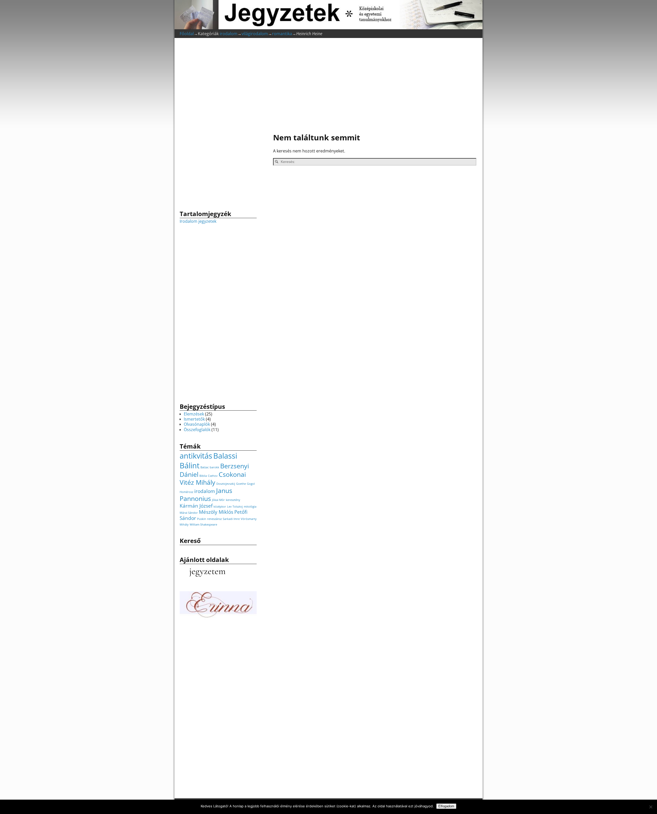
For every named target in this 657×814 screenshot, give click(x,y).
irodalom (228, 33)
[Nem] (650, 806)
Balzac (204, 467)
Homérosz (186, 492)
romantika (282, 33)
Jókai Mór (218, 500)
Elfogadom (446, 806)
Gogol (251, 484)
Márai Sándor (189, 513)
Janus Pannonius (206, 494)
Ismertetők (194, 419)
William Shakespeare (203, 524)
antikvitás (196, 456)
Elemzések (194, 414)
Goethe (241, 484)
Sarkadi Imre (231, 519)
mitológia (250, 506)
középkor (220, 506)
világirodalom (254, 33)
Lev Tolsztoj (235, 506)
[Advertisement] (372, 86)
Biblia (203, 476)
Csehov (213, 476)
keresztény (233, 500)
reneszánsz (214, 519)
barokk (214, 467)
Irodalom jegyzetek (198, 221)
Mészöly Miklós (216, 512)
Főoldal (187, 33)
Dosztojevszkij (225, 484)
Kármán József (196, 505)
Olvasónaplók (197, 424)
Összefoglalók (197, 429)
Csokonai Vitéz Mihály (213, 478)
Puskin (201, 519)
